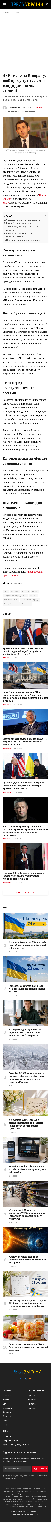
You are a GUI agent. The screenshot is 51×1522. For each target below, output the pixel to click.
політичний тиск (11, 600)
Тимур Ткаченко (11, 604)
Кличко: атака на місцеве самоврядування (19, 235)
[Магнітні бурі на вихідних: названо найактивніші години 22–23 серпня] (25, 1240)
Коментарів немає (12, 111)
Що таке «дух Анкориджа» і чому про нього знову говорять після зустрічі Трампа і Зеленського (23, 785)
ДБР (6, 591)
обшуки (33, 596)
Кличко (25, 591)
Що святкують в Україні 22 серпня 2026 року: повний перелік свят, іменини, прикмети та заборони (28, 1303)
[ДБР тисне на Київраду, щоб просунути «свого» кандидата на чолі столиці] (25, 132)
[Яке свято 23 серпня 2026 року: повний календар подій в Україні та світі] (25, 969)
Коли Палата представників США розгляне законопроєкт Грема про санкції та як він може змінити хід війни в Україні (25, 696)
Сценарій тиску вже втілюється (23, 219)
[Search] (47, 4)
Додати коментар (25, 893)
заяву (6, 202)
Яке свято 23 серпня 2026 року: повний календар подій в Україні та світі (27, 989)
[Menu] (4, 4)
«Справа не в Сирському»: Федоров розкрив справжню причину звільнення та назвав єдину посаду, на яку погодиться (25, 830)
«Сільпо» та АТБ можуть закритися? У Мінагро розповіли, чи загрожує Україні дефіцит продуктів (27, 1214)
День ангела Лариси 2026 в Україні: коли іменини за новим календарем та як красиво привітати (26, 1124)
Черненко (26, 604)
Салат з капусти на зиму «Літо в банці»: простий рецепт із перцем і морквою (28, 1347)
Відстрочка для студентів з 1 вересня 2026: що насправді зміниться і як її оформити (25, 1032)
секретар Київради (30, 600)
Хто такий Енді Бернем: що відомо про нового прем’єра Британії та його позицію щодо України (24, 876)
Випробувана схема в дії (19, 223)
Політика (38, 108)
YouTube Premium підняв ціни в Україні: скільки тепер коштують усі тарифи (27, 1169)
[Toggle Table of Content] (43, 216)
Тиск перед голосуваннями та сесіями (22, 228)
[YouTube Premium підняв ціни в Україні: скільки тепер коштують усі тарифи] (25, 1150)
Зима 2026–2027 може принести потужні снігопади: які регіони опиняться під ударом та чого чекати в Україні (26, 1077)
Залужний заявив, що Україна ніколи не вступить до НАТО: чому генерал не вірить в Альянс (25, 742)
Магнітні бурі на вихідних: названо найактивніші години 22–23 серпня (28, 1259)
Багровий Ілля (14, 108)
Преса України (25, 1494)
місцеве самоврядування (15, 596)
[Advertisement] (25, 43)
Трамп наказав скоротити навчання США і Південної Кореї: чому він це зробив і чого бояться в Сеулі (23, 651)
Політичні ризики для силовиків (24, 240)
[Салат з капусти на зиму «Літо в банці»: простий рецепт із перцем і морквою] (25, 1328)
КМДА (34, 591)
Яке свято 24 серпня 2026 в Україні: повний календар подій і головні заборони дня (28, 945)
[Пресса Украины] (27, 4)
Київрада (15, 591)
